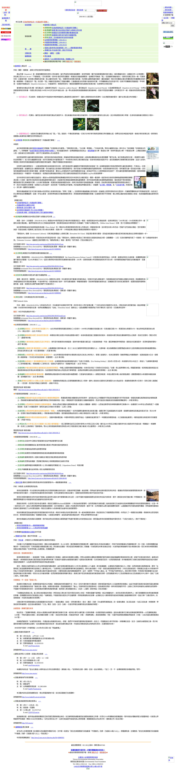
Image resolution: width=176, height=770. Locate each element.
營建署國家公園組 (28, 532)
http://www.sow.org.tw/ (29, 650)
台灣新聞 (19, 140)
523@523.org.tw (33, 712)
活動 (57, 53)
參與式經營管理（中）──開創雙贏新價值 (67, 48)
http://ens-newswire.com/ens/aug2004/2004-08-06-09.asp (44, 473)
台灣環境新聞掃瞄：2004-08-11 (56, 40)
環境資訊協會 (70, 10)
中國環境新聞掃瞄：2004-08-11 (56, 42)
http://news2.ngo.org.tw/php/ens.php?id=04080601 (44, 249)
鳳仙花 (53, 25)
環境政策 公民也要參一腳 (26, 208)
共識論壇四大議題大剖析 (26, 205)
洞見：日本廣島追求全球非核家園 (61, 37)
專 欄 (28, 49)
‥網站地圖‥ (168, 7)
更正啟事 (48, 56)
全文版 (166, 18)
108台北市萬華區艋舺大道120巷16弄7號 (88, 766)
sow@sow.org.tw (34, 646)
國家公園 (48, 48)
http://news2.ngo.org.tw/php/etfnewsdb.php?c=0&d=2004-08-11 (39, 390)
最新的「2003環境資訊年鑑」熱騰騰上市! (59, 59)
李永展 (54, 50)
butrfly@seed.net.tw (34, 689)
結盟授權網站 (168, 12)
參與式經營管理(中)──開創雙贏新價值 (30, 525)
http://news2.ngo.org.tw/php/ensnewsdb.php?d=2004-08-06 (47, 478)
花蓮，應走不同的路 (64, 50)
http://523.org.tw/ (27, 723)
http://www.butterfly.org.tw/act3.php (33, 697)
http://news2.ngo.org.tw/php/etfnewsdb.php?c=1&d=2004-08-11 (39, 433)
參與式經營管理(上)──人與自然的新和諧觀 (32, 528)
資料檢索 (80, 10)
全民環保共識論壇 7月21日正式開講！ (30, 210)
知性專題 (28, 25)
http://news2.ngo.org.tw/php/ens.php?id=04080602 (44, 271)
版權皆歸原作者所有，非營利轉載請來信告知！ (88, 750)
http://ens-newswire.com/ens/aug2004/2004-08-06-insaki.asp (45, 316)
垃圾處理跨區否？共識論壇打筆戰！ (65, 28)
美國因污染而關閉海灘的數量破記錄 (65, 33)
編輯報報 (28, 56)
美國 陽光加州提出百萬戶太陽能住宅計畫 (67, 30)
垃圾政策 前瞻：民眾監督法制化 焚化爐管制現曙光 (35, 212)
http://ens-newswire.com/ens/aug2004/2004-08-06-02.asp (44, 288)
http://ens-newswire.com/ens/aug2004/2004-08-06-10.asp (44, 266)
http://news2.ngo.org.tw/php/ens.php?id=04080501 (47, 738)
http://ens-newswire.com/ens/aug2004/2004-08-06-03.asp (44, 244)
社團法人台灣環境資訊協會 (88, 757)
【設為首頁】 (6, 25)
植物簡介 (47, 25)
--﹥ (30, 66)
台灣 (5, 12)
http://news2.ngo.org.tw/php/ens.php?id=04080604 (44, 320)
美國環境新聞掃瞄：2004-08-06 (56, 45)
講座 (46, 53)
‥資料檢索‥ (168, 10)
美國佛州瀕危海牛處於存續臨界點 (64, 35)
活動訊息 (28, 53)
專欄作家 (48, 50)
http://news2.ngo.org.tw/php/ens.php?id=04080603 (44, 293)
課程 (52, 53)
